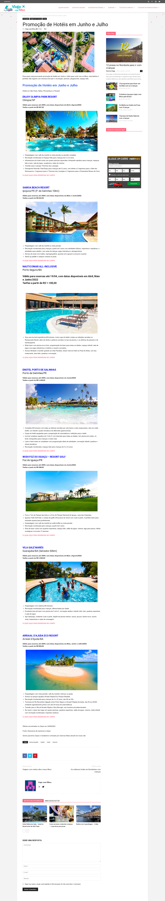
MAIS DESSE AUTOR (52, 801)
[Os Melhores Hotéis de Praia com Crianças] (111, 108)
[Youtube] (159, 1)
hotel (48, 742)
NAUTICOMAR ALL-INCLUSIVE (40, 266)
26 (141, 71)
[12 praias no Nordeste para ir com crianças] (124, 50)
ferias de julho (33, 742)
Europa (111, 7)
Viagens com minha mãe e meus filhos (37, 769)
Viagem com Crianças (35, 19)
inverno (55, 742)
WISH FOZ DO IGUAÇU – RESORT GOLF (44, 456)
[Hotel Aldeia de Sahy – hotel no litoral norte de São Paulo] (35, 813)
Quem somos (63, 7)
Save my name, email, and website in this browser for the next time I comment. (53, 884)
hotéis (43, 742)
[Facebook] (152, 1)
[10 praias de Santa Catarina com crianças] (111, 118)
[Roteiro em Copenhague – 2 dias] (88, 813)
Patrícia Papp (110, 71)
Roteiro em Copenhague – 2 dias (87, 824)
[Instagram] (155, 1)
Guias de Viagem (78, 7)
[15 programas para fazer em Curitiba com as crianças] (111, 86)
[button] (148, 1)
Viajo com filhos (30, 29)
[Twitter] (44, 787)
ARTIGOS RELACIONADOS (33, 801)
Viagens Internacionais (148, 7)
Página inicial (27, 16)
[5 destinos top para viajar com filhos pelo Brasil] (110, 97)
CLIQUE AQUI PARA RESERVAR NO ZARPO (39, 175)
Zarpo (44, 19)
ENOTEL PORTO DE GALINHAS (39, 369)
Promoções (36, 16)
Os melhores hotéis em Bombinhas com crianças (86, 770)
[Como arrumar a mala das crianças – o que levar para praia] (61, 813)
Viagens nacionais (95, 7)
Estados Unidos (126, 7)
